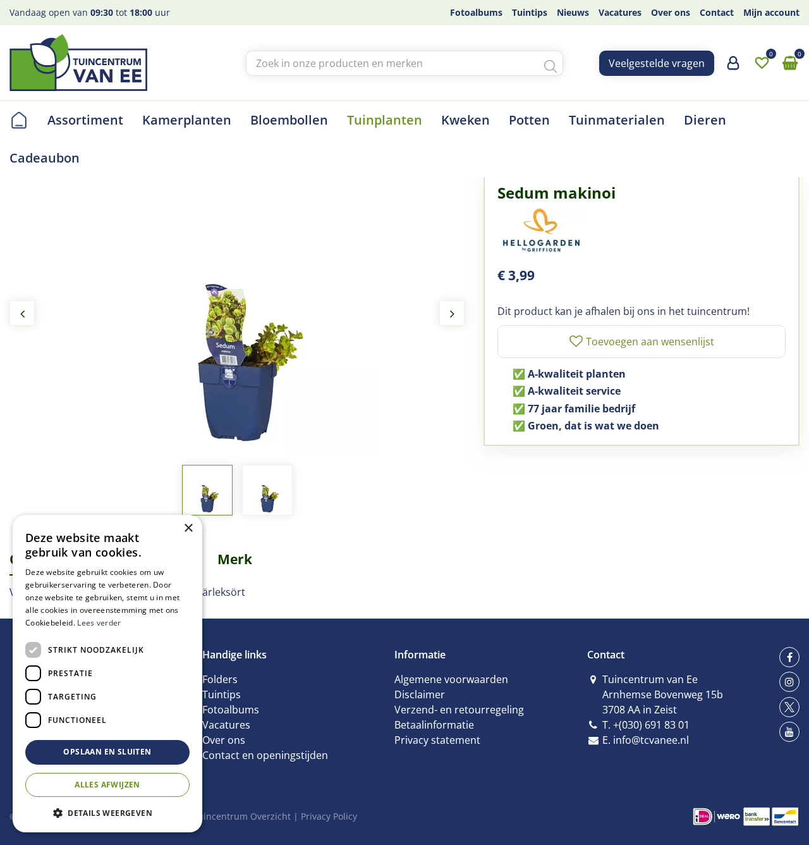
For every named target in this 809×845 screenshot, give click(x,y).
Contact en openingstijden (265, 755)
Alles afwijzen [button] (107, 784)
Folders (220, 679)
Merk (234, 559)
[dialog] (107, 673)
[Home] (18, 120)
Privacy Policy (329, 816)
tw (789, 707)
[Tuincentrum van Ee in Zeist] (78, 62)
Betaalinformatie (434, 725)
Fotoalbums (230, 710)
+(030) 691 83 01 (651, 725)
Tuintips (221, 694)
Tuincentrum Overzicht (242, 816)
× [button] (188, 528)
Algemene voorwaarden (451, 679)
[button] (107, 812)
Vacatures (226, 725)
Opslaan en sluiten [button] (107, 751)
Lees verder (99, 622)
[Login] (733, 68)
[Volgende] (452, 313)
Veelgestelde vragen (657, 63)
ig (789, 682)
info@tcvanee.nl (651, 740)
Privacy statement (437, 740)
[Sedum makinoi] (237, 313)
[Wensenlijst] (761, 63)
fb (789, 657)
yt (789, 732)
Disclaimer (419, 694)
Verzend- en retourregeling (459, 710)
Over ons (223, 740)
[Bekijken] (790, 63)
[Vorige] (22, 313)
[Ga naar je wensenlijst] (761, 63)
